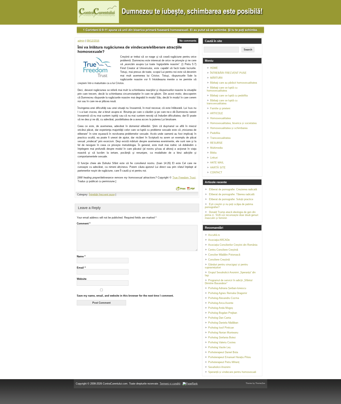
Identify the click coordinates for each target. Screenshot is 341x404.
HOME (214, 67)
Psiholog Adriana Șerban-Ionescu (227, 288)
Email (81, 267)
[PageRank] (190, 383)
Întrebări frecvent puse (102, 194)
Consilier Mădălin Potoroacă (224, 254)
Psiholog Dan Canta (219, 317)
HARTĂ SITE (218, 167)
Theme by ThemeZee (255, 383)
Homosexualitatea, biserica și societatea (233, 123)
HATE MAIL (217, 162)
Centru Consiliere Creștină (223, 249)
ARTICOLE (216, 113)
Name (81, 256)
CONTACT (216, 172)
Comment (83, 223)
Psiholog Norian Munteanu (223, 332)
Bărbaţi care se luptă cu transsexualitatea (222, 102)
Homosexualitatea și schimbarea (228, 128)
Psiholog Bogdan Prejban (222, 312)
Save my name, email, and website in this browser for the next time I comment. (125, 295)
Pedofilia (215, 133)
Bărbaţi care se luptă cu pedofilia (229, 95)
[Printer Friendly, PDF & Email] (185, 188)
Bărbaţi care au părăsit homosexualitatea (233, 82)
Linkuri (214, 157)
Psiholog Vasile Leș (219, 347)
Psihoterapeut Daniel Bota (223, 352)
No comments (187, 40)
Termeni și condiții (170, 383)
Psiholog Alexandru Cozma (223, 298)
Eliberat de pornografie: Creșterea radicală (233, 189)
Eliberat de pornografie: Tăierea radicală (231, 194)
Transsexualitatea (220, 137)
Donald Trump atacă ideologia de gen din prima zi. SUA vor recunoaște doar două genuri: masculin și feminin (232, 215)
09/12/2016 (93, 40)
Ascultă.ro (214, 234)
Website (81, 278)
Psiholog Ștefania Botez (222, 337)
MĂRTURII (216, 77)
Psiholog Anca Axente (220, 302)
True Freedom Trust (184, 177)
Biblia (213, 152)
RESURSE (216, 142)
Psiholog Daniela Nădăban (223, 322)
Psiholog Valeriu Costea (221, 342)
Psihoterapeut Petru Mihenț (223, 362)
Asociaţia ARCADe (219, 239)
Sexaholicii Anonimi (219, 367)
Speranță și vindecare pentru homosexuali (232, 371)
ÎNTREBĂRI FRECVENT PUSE (228, 72)
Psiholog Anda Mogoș (220, 307)
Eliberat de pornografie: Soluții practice (231, 199)
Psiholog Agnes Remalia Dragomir (227, 293)
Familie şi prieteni (220, 108)
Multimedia (216, 147)
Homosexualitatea (220, 118)
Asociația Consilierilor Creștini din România (232, 244)
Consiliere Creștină (219, 259)
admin (81, 40)
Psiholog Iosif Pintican (221, 327)
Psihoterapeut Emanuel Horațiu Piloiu (229, 357)
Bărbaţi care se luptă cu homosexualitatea (222, 89)
